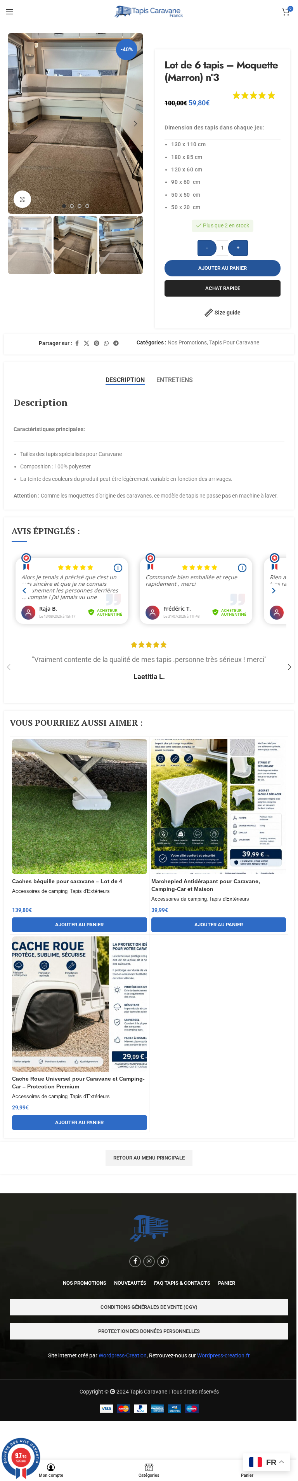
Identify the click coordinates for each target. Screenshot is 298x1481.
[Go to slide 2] (72, 206)
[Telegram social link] (116, 343)
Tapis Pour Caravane (234, 342)
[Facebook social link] (76, 343)
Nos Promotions (187, 342)
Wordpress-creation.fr (223, 1355)
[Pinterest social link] (97, 343)
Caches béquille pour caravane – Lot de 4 (67, 881)
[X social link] (86, 343)
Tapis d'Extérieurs (90, 891)
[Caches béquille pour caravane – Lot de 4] (79, 806)
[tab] (125, 380)
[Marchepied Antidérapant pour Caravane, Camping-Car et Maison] (218, 806)
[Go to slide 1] (64, 206)
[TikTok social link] (163, 1261)
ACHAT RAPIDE (222, 288)
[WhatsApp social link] (106, 343)
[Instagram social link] (149, 1261)
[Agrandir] (22, 199)
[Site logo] (149, 11)
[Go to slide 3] (79, 206)
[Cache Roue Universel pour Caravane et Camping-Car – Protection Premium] (79, 1004)
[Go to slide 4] (87, 206)
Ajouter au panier (222, 268)
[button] (15, 123)
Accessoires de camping (40, 891)
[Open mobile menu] (9, 11)
